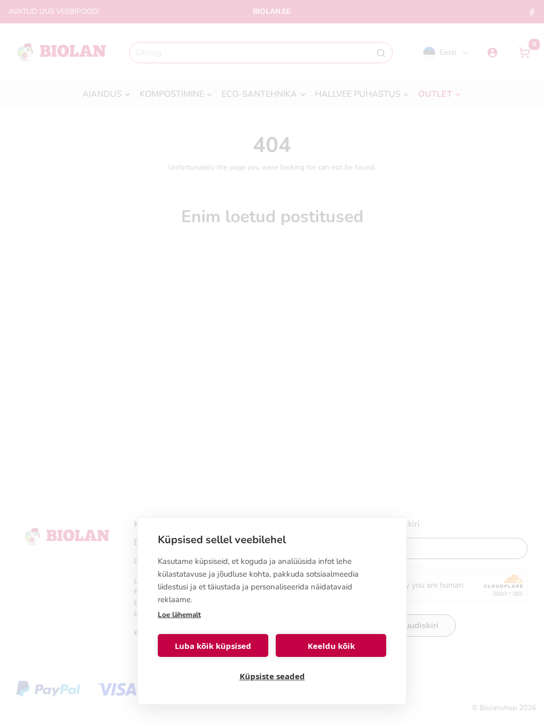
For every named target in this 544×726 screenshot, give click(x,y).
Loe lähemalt (179, 615)
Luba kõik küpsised (213, 645)
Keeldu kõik (331, 645)
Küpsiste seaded (272, 676)
